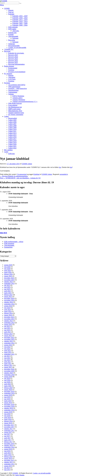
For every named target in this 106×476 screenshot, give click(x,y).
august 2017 (8, 432)
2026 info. (15, 31)
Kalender (11, 14)
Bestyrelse (11, 40)
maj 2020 (7, 382)
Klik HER (3, 233)
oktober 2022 (8, 341)
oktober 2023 (8, 321)
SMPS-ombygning (14, 109)
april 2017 (7, 438)
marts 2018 (7, 419)
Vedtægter (11, 44)
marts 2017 (7, 440)
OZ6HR (7, 8)
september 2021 (9, 354)
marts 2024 (7, 311)
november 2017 (9, 427)
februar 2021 (8, 365)
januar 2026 (8, 276)
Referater (15, 38)
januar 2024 (8, 315)
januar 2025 (8, 296)
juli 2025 (7, 285)
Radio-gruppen (9, 66)
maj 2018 (7, 416)
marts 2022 (7, 352)
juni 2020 (7, 380)
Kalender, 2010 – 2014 (19, 21)
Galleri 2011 (12, 131)
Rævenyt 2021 (13, 62)
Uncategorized (22, 174)
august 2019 (8, 395)
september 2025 (9, 283)
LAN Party (12, 79)
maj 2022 (7, 349)
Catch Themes (19, 475)
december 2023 (9, 317)
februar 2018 (8, 421)
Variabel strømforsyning (16, 113)
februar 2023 (8, 334)
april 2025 (7, 291)
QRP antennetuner (14, 86)
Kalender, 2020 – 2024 (19, 18)
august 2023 (8, 324)
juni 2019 (7, 397)
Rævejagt (7, 51)
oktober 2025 (8, 282)
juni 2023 (7, 328)
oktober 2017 (8, 429)
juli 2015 (7, 468)
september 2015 (9, 464)
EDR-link (11, 153)
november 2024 (9, 300)
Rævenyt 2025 (13, 55)
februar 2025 (8, 295)
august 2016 (8, 449)
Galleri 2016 (12, 137)
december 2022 (9, 337)
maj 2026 (7, 268)
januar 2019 (8, 403)
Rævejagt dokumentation (16, 64)
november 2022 (9, 339)
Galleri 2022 (12, 148)
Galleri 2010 (12, 129)
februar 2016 (8, 456)
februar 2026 (8, 274)
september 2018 (9, 410)
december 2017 (9, 425)
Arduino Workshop (18, 100)
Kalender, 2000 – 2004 (19, 25)
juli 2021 (7, 356)
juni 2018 (7, 414)
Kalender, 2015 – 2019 (19, 19)
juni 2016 (7, 451)
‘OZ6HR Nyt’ (9, 49)
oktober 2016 (8, 445)
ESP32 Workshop (18, 96)
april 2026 (7, 270)
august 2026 (8, 265)
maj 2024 (7, 308)
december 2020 (9, 369)
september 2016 (9, 447)
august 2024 (8, 306)
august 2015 (8, 466)
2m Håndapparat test (15, 107)
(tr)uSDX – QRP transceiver (17, 88)
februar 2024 (8, 313)
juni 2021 (7, 358)
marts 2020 (7, 386)
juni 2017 (7, 434)
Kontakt (11, 34)
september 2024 (9, 304)
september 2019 (9, 393)
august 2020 (8, 376)
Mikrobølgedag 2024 (15, 111)
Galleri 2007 (12, 124)
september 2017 (9, 430)
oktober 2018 (8, 408)
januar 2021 (8, 367)
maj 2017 (7, 436)
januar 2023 (8, 335)
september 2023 (9, 322)
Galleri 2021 (12, 146)
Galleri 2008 (12, 126)
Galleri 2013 (12, 133)
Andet (6, 152)
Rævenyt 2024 (13, 57)
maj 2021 (7, 360)
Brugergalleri (12, 118)
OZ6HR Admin (27, 164)
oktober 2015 (8, 462)
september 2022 (9, 343)
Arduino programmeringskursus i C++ (24, 101)
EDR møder (12, 29)
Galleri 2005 (12, 120)
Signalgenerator (13, 90)
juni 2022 (7, 347)
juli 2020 (7, 378)
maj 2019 (7, 399)
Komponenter (12, 68)
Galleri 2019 (12, 142)
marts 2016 (7, 455)
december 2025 (9, 278)
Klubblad (36, 174)
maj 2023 (7, 330)
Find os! (11, 12)
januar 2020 (8, 389)
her (60, 167)
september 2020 (9, 375)
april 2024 (7, 309)
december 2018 (9, 404)
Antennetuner (12, 92)
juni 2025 (7, 287)
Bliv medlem (8, 150)
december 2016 (9, 443)
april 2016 (7, 453)
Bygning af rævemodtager (16, 72)
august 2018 (8, 412)
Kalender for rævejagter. (16, 53)
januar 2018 (8, 423)
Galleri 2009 (12, 127)
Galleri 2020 (12, 144)
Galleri (6, 116)
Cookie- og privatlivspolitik (17, 47)
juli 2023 (7, 326)
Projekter (7, 83)
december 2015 (9, 460)
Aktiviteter (11, 77)
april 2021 (7, 362)
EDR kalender (13, 27)
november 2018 (9, 406)
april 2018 (7, 417)
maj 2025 (7, 289)
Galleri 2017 (12, 139)
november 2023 (9, 319)
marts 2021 (7, 363)
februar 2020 (8, 388)
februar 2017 (8, 442)
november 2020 (9, 371)
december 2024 (9, 298)
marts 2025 (7, 293)
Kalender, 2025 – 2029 (19, 16)
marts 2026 (7, 272)
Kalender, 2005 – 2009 (19, 23)
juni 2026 (7, 267)
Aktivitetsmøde (13, 36)
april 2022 (7, 350)
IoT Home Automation (15, 114)
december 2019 (9, 391)
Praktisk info (12, 33)
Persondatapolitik (14, 46)
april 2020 (7, 384)
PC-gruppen (8, 73)
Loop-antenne (12, 105)
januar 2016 (8, 458)
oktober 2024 (8, 302)
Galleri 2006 (12, 122)
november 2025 (9, 280)
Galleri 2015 (12, 135)
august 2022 (8, 345)
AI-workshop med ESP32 (16, 85)
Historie (10, 10)
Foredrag (11, 70)
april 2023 (7, 332)
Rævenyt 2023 (13, 59)
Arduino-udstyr (17, 98)
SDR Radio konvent (15, 103)
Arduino (11, 94)
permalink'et (64, 174)
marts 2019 (7, 401)
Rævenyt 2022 (13, 60)
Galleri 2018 (12, 140)
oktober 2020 (8, 373)
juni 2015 (7, 470)
